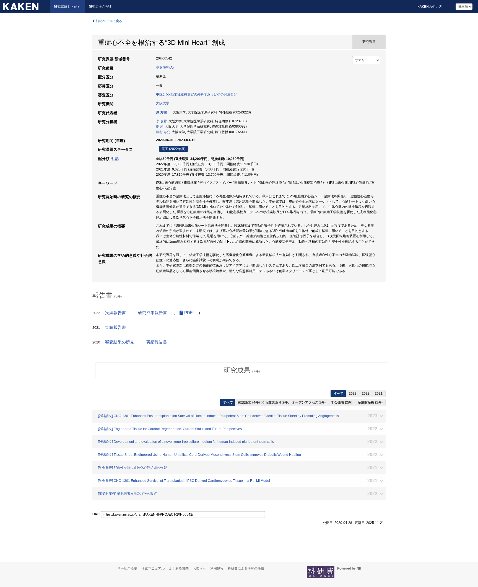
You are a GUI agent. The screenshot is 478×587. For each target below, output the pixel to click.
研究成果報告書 (152, 313)
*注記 (115, 159)
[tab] (241, 370)
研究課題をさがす (67, 7)
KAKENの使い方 (429, 7)
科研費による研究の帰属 (246, 568)
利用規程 (217, 568)
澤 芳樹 (161, 112)
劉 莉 (159, 126)
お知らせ (199, 568)
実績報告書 (115, 313)
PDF (188, 313)
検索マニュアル (153, 568)
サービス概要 (127, 568)
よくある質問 (179, 568)
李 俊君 (161, 121)
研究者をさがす (100, 7)
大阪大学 (162, 103)
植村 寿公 (163, 132)
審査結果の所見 (119, 342)
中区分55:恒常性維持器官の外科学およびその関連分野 (196, 94)
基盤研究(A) (165, 67)
